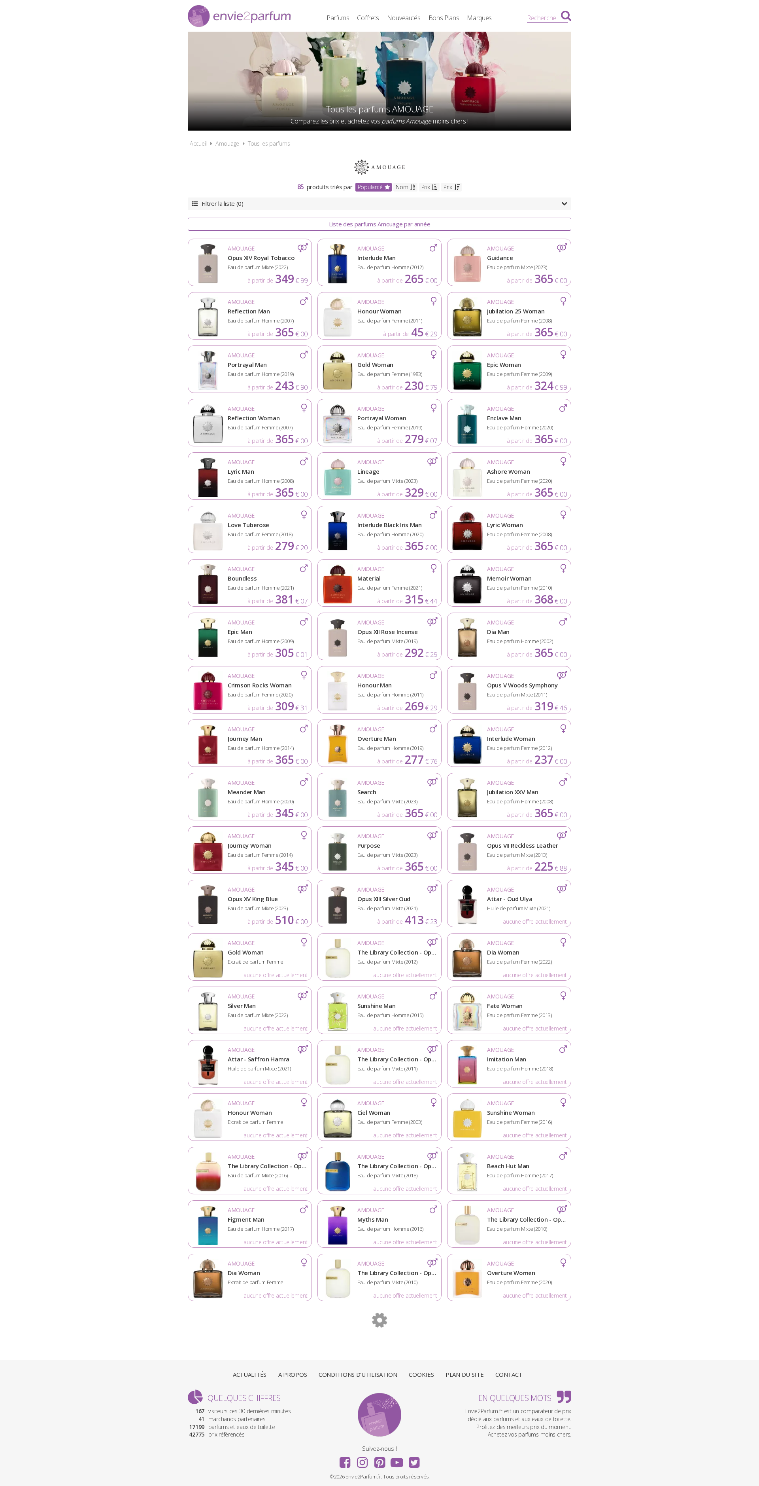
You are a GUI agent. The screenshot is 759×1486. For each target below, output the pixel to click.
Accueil (198, 143)
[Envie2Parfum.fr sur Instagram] (362, 1460)
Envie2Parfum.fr (239, 17)
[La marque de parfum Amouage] (380, 166)
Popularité (370, 187)
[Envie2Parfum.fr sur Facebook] (345, 1460)
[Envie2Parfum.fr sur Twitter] (414, 1460)
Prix (425, 187)
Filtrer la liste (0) (223, 203)
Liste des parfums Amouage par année (379, 224)
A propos (292, 1374)
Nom (402, 187)
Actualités (249, 1374)
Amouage (227, 143)
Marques (479, 17)
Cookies (421, 1374)
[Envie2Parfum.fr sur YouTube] (397, 1460)
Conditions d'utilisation (358, 1374)
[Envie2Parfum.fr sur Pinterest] (379, 1460)
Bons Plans (444, 17)
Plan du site (464, 1374)
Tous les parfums (269, 143)
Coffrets (368, 17)
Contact (508, 1374)
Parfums (338, 17)
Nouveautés (404, 17)
